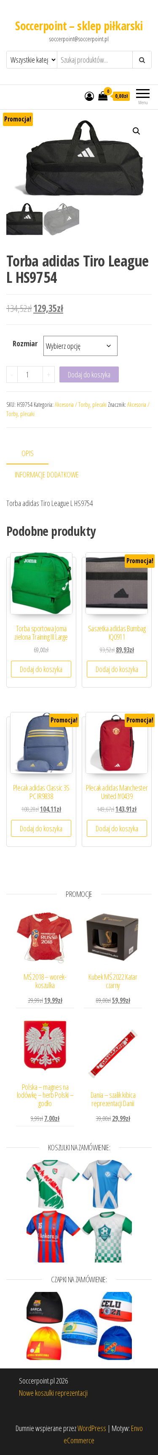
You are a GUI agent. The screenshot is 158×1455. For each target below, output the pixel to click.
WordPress (92, 1428)
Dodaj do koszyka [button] (41, 669)
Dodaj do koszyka (89, 374)
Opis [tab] (27, 453)
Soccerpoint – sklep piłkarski (79, 26)
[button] (136, 131)
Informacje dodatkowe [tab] (47, 474)
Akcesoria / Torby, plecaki (81, 405)
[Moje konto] (89, 96)
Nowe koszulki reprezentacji (53, 1393)
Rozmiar (25, 343)
